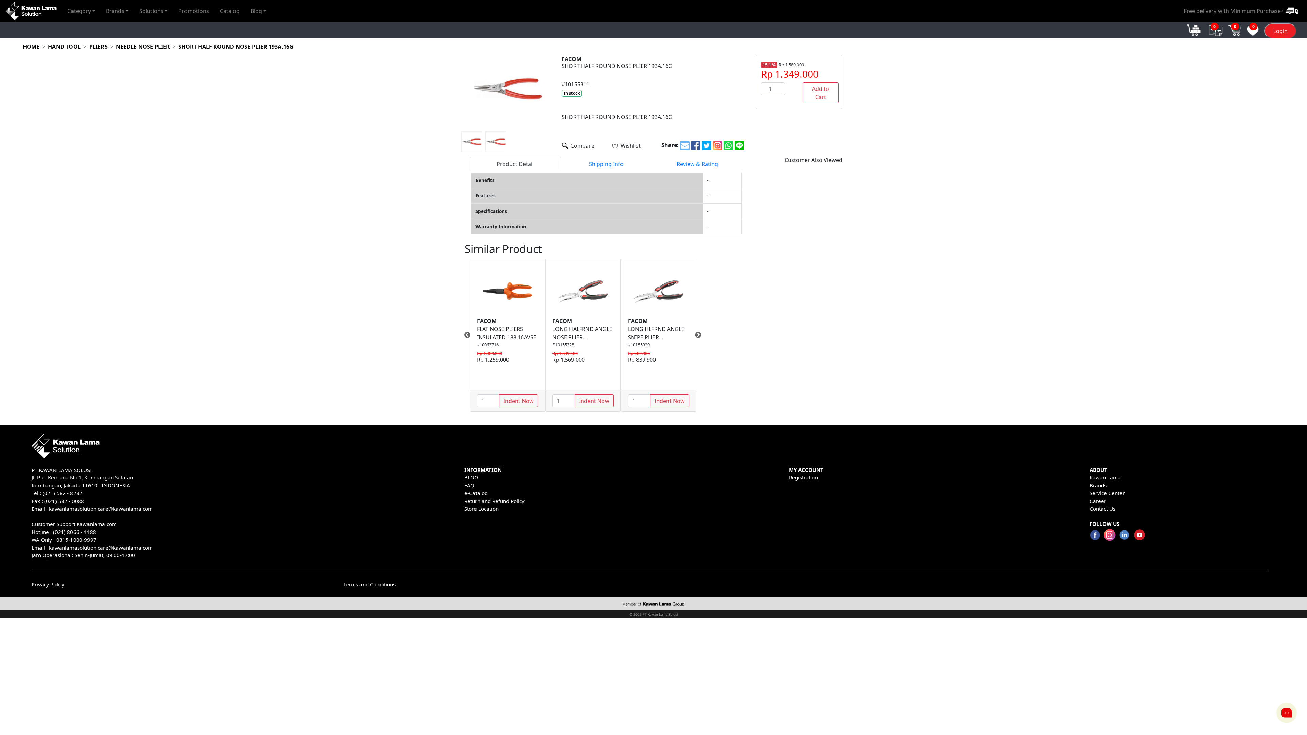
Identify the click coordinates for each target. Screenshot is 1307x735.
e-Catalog (476, 493)
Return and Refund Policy (494, 500)
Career (1098, 500)
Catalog (230, 11)
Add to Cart (820, 93)
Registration (803, 477)
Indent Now (518, 401)
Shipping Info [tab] (606, 164)
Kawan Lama (1105, 477)
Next (700, 335)
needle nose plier (143, 46)
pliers (98, 46)
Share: (670, 145)
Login (1280, 31)
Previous (464, 335)
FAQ (469, 485)
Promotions (193, 11)
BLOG (471, 477)
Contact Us (1102, 508)
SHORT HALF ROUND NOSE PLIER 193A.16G (235, 46)
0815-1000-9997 (76, 539)
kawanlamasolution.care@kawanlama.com (101, 508)
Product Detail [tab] (515, 164)
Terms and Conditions (369, 584)
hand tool (64, 46)
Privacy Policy (48, 584)
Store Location (481, 508)
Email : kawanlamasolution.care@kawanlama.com (92, 547)
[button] (81, 11)
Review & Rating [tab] (697, 164)
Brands (1098, 485)
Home (31, 46)
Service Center (1107, 493)
